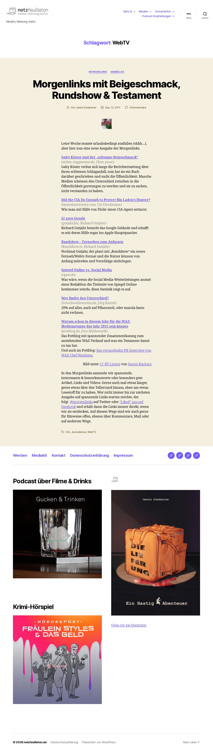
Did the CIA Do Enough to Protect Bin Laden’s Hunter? (105, 200)
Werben (20, 455)
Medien (143, 11)
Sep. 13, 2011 (113, 107)
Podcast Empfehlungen (156, 16)
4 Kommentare (137, 107)
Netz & (127, 11)
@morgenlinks (81, 402)
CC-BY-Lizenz (110, 364)
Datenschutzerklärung (89, 455)
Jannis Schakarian (86, 107)
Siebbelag (117, 71)
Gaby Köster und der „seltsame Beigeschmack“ (99, 157)
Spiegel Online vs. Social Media (86, 270)
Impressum (123, 455)
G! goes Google (73, 218)
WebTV (91, 432)
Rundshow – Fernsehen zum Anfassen (92, 242)
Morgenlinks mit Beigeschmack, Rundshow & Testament (106, 89)
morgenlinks (98, 71)
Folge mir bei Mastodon (128, 625)
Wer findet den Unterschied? (85, 298)
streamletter (163, 11)
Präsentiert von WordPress (99, 742)
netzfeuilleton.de (35, 742)
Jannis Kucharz (140, 364)
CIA (68, 432)
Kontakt (58, 455)
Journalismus (78, 432)
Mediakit (39, 455)
